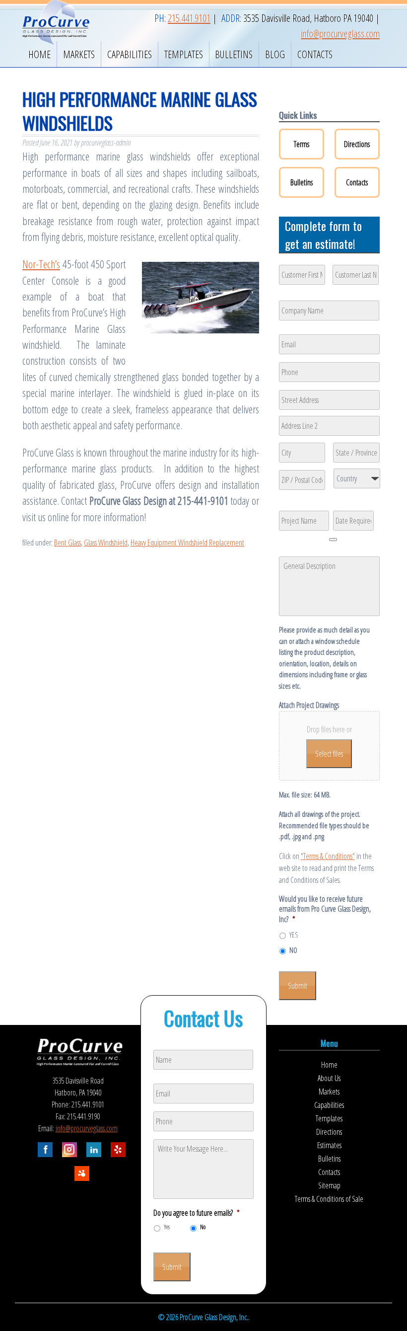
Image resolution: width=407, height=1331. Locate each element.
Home (39, 54)
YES (293, 935)
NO (293, 950)
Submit (297, 985)
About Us (329, 1078)
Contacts (315, 54)
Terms (301, 144)
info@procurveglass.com (87, 1128)
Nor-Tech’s (41, 264)
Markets (79, 54)
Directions (357, 144)
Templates (183, 54)
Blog (275, 54)
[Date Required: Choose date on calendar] (333, 539)
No (202, 1227)
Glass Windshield (106, 542)
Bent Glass (67, 542)
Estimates (329, 1145)
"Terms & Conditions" (328, 856)
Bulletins (234, 54)
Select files (329, 753)
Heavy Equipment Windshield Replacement (187, 542)
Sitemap (329, 1185)
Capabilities (129, 54)
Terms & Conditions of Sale (329, 1198)
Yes (167, 1227)
